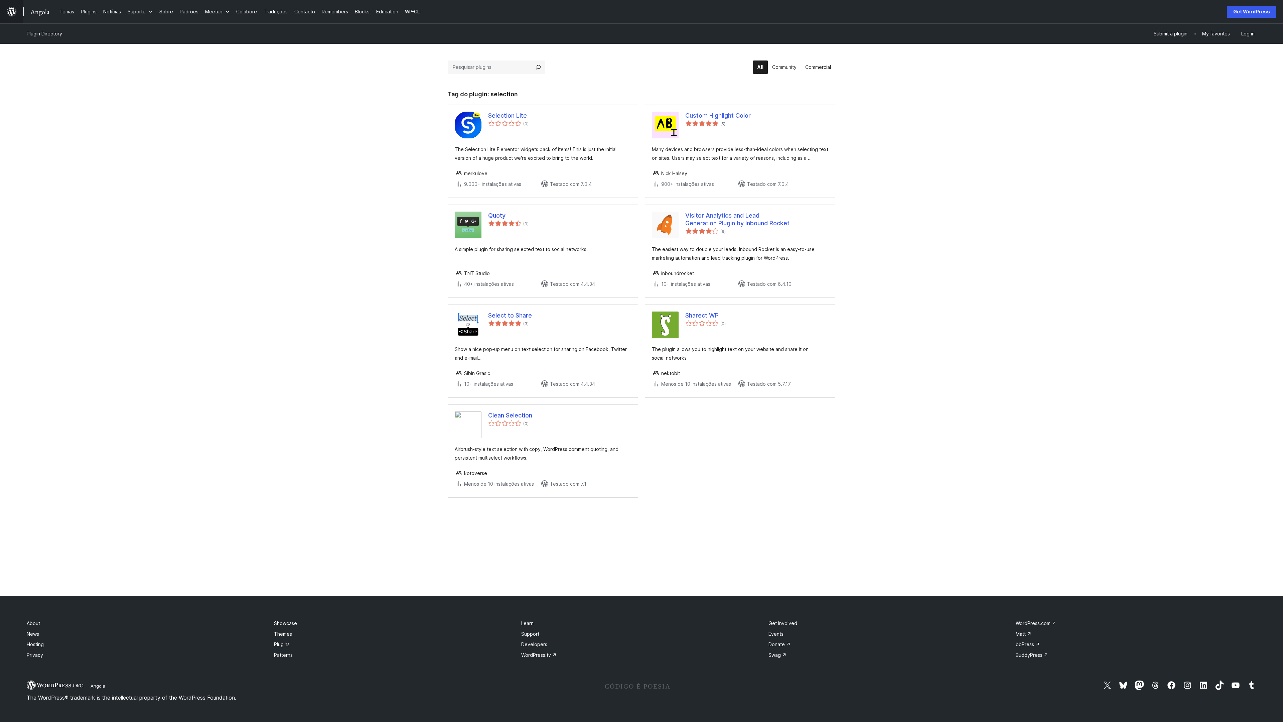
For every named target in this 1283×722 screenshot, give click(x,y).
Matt (1023, 634)
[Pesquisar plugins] (538, 67)
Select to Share (510, 315)
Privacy (35, 655)
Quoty (497, 215)
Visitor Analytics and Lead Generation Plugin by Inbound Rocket (737, 219)
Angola (98, 686)
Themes (283, 634)
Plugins (282, 644)
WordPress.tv (539, 655)
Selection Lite (507, 115)
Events (775, 634)
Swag (777, 655)
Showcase (285, 623)
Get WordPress (1251, 11)
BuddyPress (1032, 655)
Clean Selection (510, 415)
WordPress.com (1036, 623)
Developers (534, 644)
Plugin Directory (44, 33)
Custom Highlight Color (718, 115)
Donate (779, 644)
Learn (527, 623)
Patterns (283, 655)
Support (530, 634)
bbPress (1028, 644)
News (33, 634)
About (33, 623)
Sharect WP (702, 315)
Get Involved (782, 623)
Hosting (35, 644)
